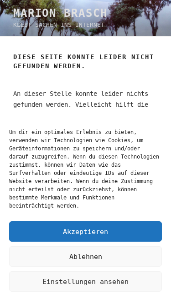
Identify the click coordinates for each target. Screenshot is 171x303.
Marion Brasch (60, 13)
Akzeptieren (85, 232)
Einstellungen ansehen (85, 282)
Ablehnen (85, 257)
